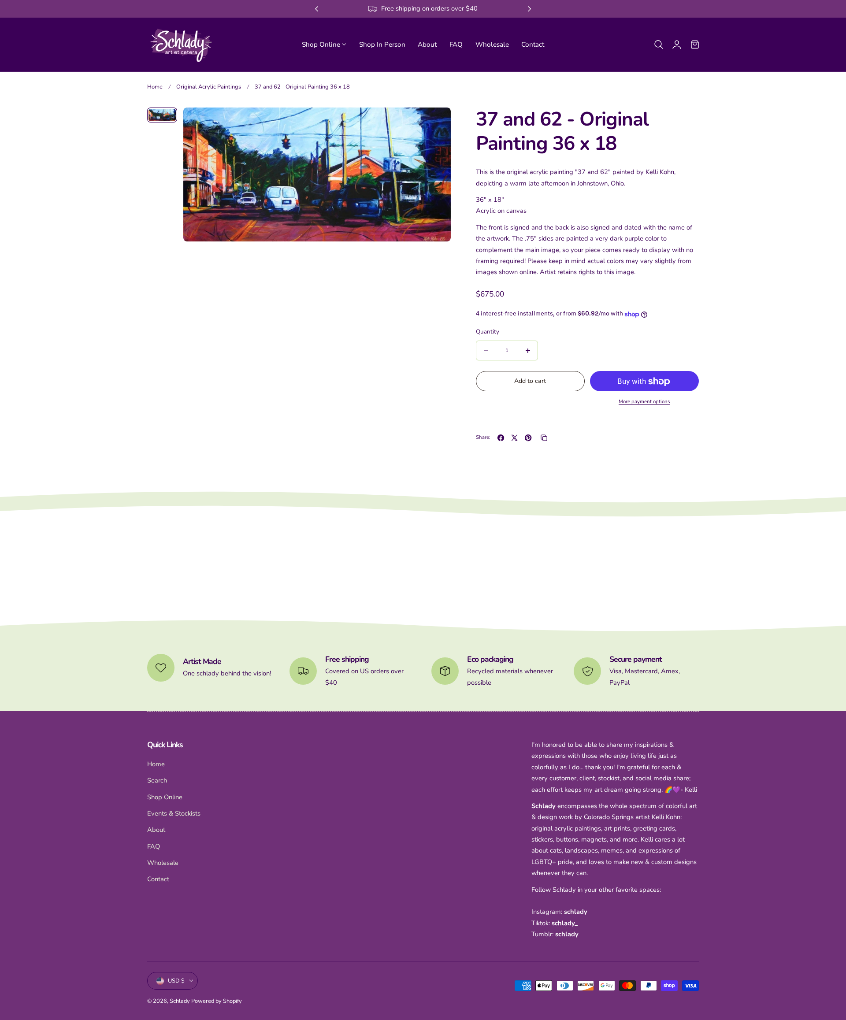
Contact (158, 879)
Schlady (180, 1001)
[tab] (162, 115)
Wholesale (162, 862)
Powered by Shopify (216, 1001)
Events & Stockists (173, 813)
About (156, 829)
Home (155, 87)
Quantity (487, 332)
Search (157, 780)
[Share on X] (514, 438)
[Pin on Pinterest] (528, 438)
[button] (659, 44)
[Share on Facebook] (501, 438)
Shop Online (164, 796)
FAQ (153, 846)
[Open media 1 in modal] (434, 123)
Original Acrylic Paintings (208, 87)
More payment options (644, 401)
